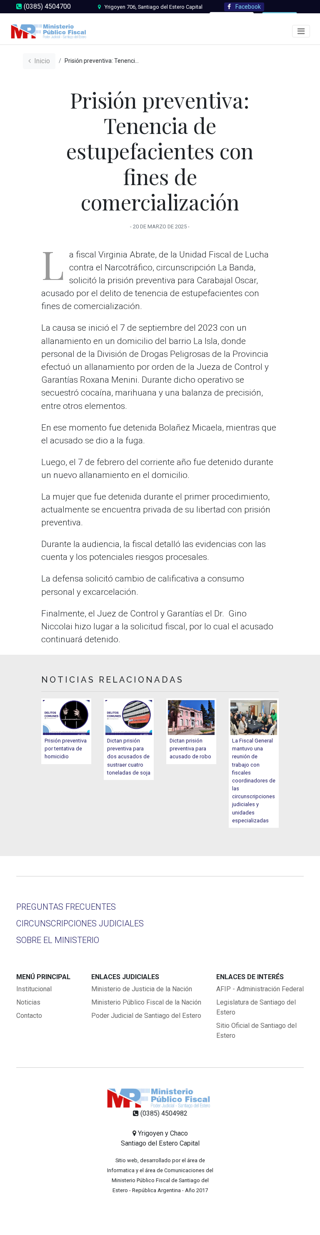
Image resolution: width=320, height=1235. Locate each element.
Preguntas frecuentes (66, 907)
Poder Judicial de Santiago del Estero (146, 1016)
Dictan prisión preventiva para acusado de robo (190, 749)
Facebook (247, 6)
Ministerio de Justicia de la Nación (141, 989)
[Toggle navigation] (301, 31)
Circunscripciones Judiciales (80, 923)
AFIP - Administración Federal (260, 989)
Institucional (34, 989)
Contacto (29, 1016)
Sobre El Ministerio (57, 940)
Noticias (28, 1002)
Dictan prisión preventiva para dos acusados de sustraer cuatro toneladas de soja (128, 757)
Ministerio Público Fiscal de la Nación (146, 1002)
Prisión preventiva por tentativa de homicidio (66, 749)
